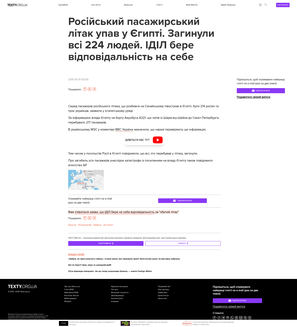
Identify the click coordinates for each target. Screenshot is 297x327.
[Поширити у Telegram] (94, 89)
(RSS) (71, 289)
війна (98, 225)
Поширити (74, 89)
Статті (66, 289)
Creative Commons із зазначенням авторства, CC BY (31, 316)
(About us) (75, 286)
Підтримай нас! (164, 286)
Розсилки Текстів (71, 295)
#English (67, 301)
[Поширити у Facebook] (85, 89)
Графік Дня (162, 292)
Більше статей (76, 254)
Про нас (67, 286)
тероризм (85, 225)
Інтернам (115, 301)
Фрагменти (69, 292)
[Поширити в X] (89, 89)
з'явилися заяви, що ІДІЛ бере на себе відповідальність (114, 212)
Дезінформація (117, 295)
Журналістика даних (119, 286)
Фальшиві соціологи (119, 292)
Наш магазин (163, 289)
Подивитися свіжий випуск (253, 97)
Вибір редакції (70, 298)
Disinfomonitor (117, 298)
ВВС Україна (124, 129)
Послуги (114, 289)
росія (73, 225)
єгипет (109, 225)
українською (24, 318)
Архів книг (162, 298)
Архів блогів (163, 295)
